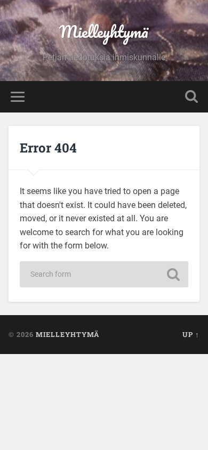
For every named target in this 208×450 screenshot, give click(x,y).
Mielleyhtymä (103, 32)
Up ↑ (190, 334)
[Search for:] (104, 274)
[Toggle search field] (191, 96)
